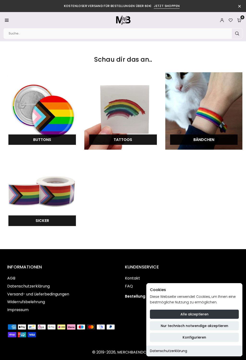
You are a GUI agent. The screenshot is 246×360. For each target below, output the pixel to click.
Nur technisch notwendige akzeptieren (194, 325)
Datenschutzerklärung (168, 350)
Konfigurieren (194, 337)
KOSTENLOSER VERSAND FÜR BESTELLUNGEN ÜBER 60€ (122, 6)
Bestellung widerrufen (146, 296)
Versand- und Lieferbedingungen (38, 294)
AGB (11, 278)
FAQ (129, 286)
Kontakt (132, 278)
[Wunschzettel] (230, 20)
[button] (6, 20)
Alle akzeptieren (194, 314)
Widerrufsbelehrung (26, 302)
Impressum (18, 310)
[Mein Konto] (222, 20)
